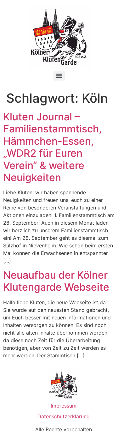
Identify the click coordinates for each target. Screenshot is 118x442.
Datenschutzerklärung (63, 416)
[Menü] (59, 76)
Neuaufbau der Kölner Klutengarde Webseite (56, 281)
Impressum (63, 406)
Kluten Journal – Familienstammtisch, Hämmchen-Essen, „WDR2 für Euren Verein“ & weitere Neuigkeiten (52, 147)
